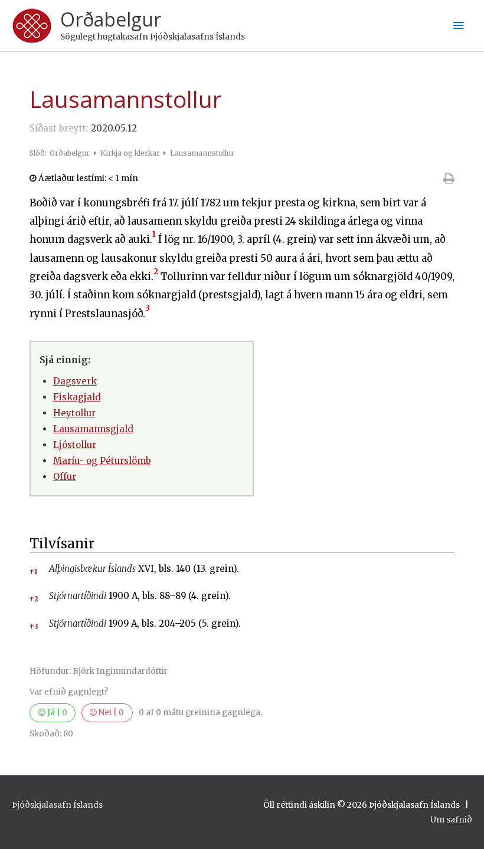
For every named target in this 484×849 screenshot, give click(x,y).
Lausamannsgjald (93, 429)
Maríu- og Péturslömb (102, 460)
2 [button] (34, 598)
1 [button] (33, 571)
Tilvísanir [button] (62, 543)
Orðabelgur (110, 19)
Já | (56, 713)
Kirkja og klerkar (131, 153)
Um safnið (451, 820)
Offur (64, 476)
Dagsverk (75, 381)
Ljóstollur (74, 444)
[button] (154, 239)
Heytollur (74, 413)
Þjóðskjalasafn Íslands (57, 805)
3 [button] (34, 626)
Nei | (110, 713)
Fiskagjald (77, 397)
